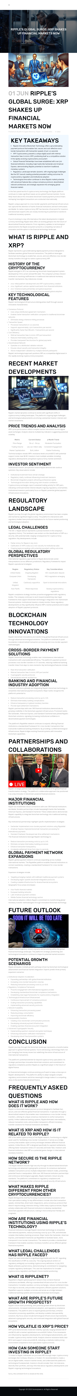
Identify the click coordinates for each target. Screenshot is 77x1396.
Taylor (38, 132)
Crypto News (28, 132)
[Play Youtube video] (38, 770)
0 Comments (47, 132)
